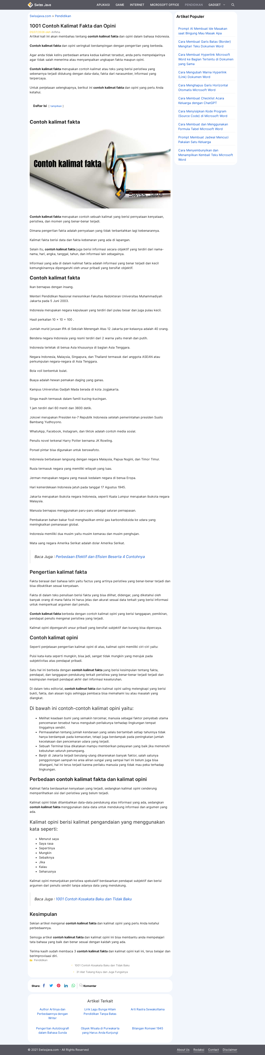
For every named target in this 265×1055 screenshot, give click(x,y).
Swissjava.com (40, 16)
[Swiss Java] (39, 5)
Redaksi (198, 1050)
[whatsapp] (73, 986)
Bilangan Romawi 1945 (147, 1028)
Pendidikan (194, 5)
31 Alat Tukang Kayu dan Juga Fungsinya (102, 971)
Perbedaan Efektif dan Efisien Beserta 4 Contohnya (100, 556)
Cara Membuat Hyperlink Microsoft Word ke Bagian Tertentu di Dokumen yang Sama (205, 59)
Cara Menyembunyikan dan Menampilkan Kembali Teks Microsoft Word (205, 154)
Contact (213, 1050)
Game (120, 5)
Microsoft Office (164, 5)
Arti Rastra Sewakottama (148, 1009)
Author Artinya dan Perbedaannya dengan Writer (52, 1013)
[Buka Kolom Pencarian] (233, 5)
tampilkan (56, 106)
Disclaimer (230, 1050)
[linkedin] (66, 986)
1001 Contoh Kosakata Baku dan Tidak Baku (94, 899)
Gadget (215, 5)
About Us (183, 1050)
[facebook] (44, 986)
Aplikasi (103, 5)
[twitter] (51, 986)
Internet (137, 5)
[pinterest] (58, 986)
